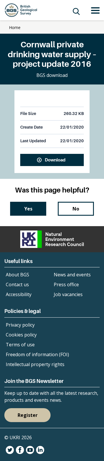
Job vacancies (68, 294)
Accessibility (18, 294)
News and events (72, 274)
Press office (66, 284)
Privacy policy (20, 325)
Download (55, 159)
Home (15, 27)
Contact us (17, 284)
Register (28, 415)
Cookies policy (21, 335)
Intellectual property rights (35, 364)
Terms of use (20, 344)
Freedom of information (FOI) (37, 354)
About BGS (17, 274)
